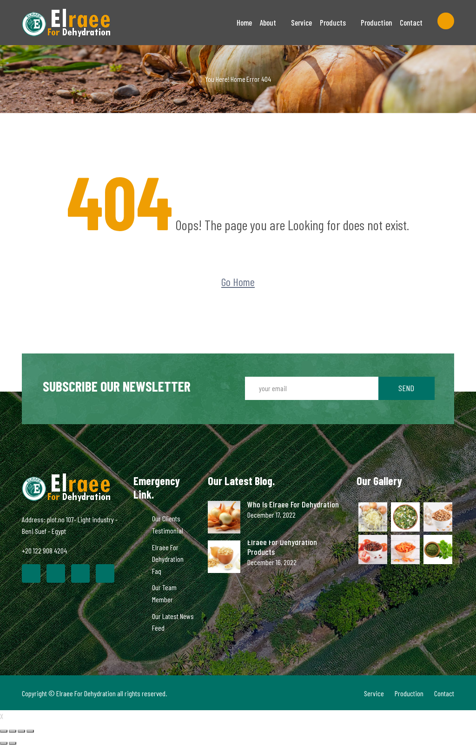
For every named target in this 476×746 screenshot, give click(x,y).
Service (301, 22)
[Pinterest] (80, 573)
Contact (411, 22)
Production (376, 22)
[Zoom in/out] (30, 731)
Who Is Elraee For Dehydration (293, 504)
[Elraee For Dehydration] (70, 23)
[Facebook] (31, 573)
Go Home (238, 281)
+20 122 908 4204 (44, 550)
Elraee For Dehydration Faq (168, 559)
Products (333, 22)
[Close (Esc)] (3, 731)
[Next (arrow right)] (12, 743)
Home (244, 22)
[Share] (12, 731)
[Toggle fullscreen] (21, 731)
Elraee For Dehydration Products (282, 547)
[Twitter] (55, 573)
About (268, 22)
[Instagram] (105, 573)
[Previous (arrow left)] (3, 743)
